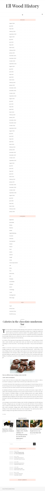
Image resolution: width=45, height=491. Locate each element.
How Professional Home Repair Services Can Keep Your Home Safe (36, 430)
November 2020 (12, 187)
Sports (10, 286)
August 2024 (12, 66)
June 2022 (11, 136)
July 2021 (11, 165)
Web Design (11, 297)
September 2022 (12, 128)
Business (11, 227)
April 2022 (11, 141)
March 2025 (11, 47)
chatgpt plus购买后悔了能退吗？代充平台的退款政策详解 (19, 453)
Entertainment (12, 241)
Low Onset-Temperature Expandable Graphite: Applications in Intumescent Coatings (19, 474)
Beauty (10, 225)
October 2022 (12, 125)
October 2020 (12, 190)
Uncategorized (12, 295)
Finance (10, 246)
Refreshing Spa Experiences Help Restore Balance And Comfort (19, 464)
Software (11, 284)
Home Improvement (13, 262)
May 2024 (11, 74)
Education (11, 238)
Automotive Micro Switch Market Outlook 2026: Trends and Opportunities (19, 469)
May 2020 (11, 203)
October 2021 (12, 157)
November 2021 (12, 155)
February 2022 (12, 147)
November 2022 (12, 122)
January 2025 (12, 52)
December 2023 (12, 87)
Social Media (11, 281)
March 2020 (11, 206)
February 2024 (12, 82)
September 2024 (12, 63)
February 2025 (12, 50)
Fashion (10, 243)
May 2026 (11, 28)
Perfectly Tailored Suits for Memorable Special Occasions (19, 458)
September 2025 (12, 34)
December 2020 (12, 184)
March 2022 (11, 144)
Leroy (5, 414)
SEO (10, 276)
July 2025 (11, 39)
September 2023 (12, 95)
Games (10, 252)
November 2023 (12, 90)
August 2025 (12, 36)
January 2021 (12, 182)
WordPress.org (12, 313)
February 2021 (12, 179)
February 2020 (12, 208)
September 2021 (12, 160)
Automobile (11, 222)
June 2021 (11, 168)
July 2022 (11, 133)
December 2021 (12, 152)
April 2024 (11, 77)
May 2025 (11, 44)
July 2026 (11, 26)
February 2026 (12, 31)
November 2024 (12, 58)
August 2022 (12, 130)
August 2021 (12, 163)
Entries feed (11, 308)
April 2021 (11, 173)
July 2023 (11, 101)
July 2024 (11, 69)
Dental (10, 230)
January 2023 (12, 117)
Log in (10, 305)
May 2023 (11, 106)
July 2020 (11, 198)
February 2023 (12, 114)
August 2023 (12, 98)
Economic (11, 235)
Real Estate (11, 273)
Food (10, 249)
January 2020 (12, 211)
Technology (11, 289)
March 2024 (11, 79)
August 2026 (12, 23)
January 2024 (12, 85)
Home (10, 260)
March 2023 (11, 112)
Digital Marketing (12, 233)
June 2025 (11, 42)
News (10, 268)
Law (10, 265)
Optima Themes (12, 488)
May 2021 (11, 171)
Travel (10, 292)
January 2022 (12, 149)
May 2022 (11, 139)
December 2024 (12, 55)
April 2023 (11, 109)
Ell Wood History (22, 6)
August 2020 (12, 195)
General (11, 254)
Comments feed (12, 311)
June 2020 (11, 200)
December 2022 (12, 120)
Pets (10, 270)
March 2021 (11, 176)
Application (11, 219)
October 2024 (12, 61)
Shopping (11, 278)
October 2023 (12, 93)
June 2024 (11, 71)
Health (10, 257)
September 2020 (12, 192)
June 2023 (11, 104)
